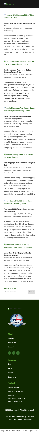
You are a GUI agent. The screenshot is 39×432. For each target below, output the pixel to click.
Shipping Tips (16, 170)
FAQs (10, 368)
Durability (29, 74)
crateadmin (10, 28)
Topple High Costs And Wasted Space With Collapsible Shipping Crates (17, 117)
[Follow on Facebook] (13, 353)
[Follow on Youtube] (9, 353)
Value (24, 77)
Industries (28, 28)
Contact (11, 347)
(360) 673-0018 (13, 387)
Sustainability (8, 31)
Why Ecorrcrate (13, 126)
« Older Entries (10, 288)
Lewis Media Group (18, 416)
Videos (10, 373)
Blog (9, 364)
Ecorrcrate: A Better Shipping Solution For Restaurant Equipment (17, 254)
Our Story (12, 338)
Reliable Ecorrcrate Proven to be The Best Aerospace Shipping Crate (17, 71)
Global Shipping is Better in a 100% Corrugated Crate (19, 163)
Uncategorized (27, 124)
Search (31, 292)
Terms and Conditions (23, 419)
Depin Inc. (12, 377)
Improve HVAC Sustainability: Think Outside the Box (19, 24)
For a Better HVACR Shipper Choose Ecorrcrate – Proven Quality (19, 210)
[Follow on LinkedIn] (18, 353)
